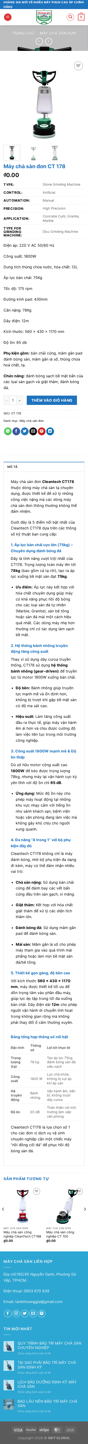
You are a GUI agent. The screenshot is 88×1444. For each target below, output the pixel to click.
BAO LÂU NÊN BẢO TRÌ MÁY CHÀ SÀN (47, 1403)
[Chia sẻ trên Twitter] (25, 431)
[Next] (77, 100)
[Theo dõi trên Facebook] (8, 1313)
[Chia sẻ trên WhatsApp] (8, 431)
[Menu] (7, 17)
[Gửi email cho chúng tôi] (33, 1313)
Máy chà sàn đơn (58, 33)
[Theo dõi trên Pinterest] (42, 1313)
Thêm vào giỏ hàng (52, 400)
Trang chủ (23, 33)
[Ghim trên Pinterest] (42, 431)
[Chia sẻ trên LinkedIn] (50, 431)
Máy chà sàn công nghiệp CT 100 (60, 1234)
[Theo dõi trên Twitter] (25, 1313)
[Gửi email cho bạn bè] (33, 431)
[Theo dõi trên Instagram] (16, 1313)
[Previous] (11, 100)
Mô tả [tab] (12, 467)
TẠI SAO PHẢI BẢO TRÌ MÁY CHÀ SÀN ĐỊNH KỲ (47, 1364)
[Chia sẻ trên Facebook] (16, 431)
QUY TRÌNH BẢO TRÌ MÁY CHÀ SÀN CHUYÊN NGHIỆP (49, 1345)
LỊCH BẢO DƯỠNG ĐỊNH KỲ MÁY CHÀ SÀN (47, 1384)
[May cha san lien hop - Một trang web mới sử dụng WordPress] (44, 17)
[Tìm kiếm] (70, 17)
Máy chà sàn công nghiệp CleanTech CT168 (22, 1234)
